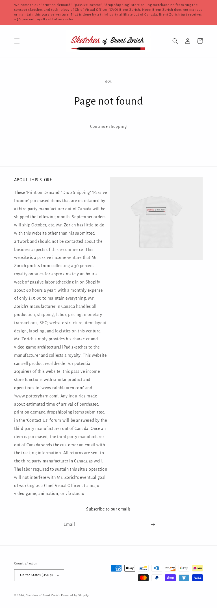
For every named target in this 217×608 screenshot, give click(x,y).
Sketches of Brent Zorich (43, 595)
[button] (17, 41)
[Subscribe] (153, 524)
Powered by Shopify (75, 595)
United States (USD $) (36, 575)
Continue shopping (108, 126)
